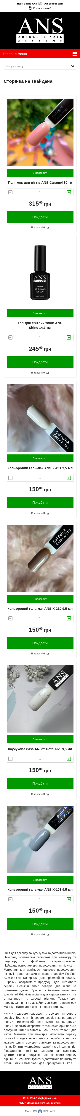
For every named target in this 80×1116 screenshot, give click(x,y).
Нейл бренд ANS (27, 3)
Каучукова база (40, 749)
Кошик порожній (42, 8)
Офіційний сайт (53, 3)
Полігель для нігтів (40, 182)
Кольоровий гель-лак (40, 468)
